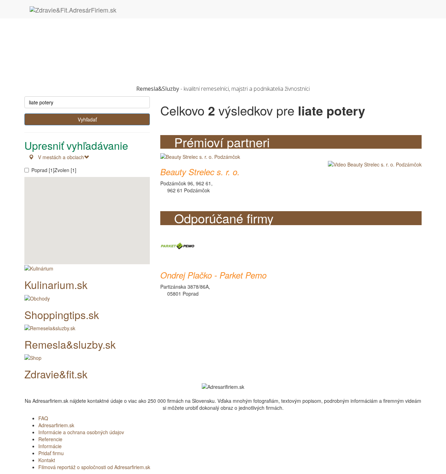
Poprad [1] (42, 169)
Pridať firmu (51, 453)
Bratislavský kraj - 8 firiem (66, 28)
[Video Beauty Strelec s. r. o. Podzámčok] (373, 164)
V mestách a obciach (59, 157)
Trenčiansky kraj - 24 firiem (68, 56)
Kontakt (46, 460)
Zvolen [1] (65, 169)
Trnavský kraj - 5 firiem (63, 63)
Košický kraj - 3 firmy (61, 35)
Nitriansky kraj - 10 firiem (65, 42)
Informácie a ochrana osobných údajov (81, 432)
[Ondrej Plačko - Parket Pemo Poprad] (177, 245)
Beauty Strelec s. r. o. (200, 172)
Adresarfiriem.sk (56, 425)
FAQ (43, 418)
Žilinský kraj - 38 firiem (63, 70)
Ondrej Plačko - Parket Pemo (213, 275)
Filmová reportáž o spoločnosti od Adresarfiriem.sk (94, 467)
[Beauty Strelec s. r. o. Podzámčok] (200, 155)
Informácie (50, 446)
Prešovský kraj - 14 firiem (66, 49)
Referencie (50, 439)
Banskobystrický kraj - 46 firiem (72, 21)
